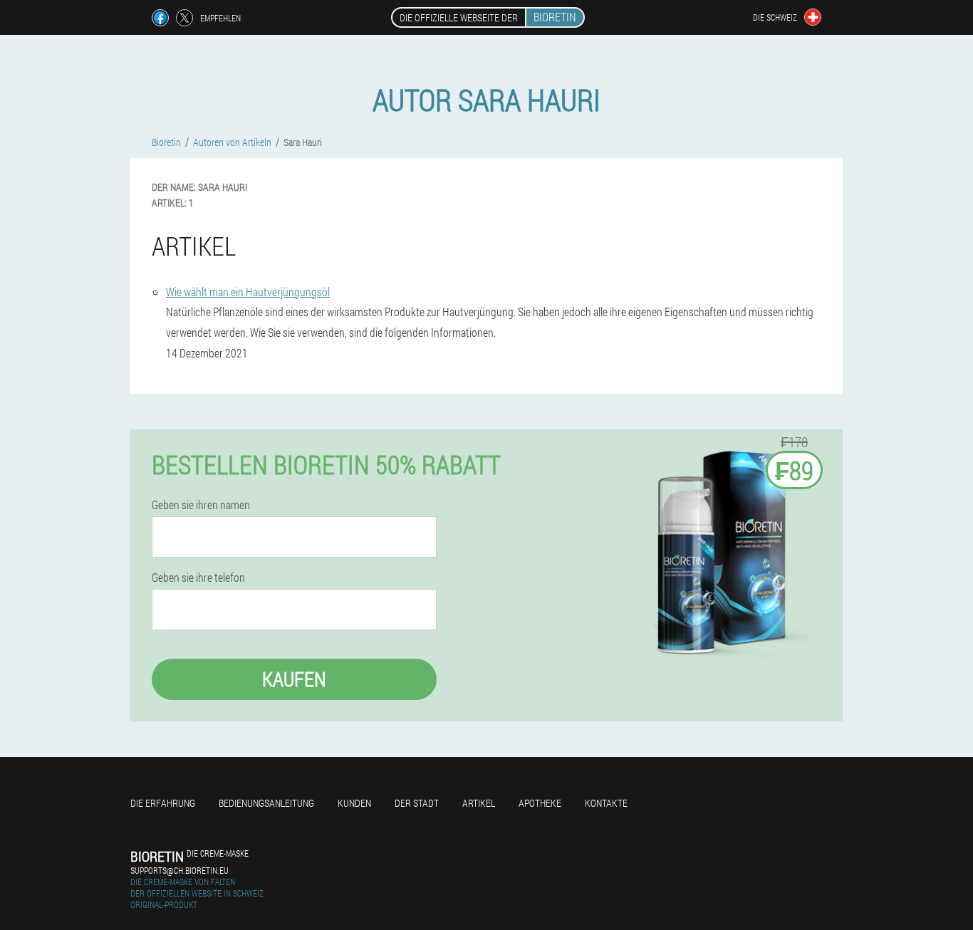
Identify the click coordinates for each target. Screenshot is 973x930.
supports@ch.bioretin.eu (179, 870)
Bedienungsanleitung (266, 803)
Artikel (478, 803)
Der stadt (417, 803)
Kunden (354, 803)
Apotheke (540, 803)
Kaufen (294, 679)
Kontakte (606, 803)
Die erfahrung (162, 803)
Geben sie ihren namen (201, 505)
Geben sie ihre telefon (198, 577)
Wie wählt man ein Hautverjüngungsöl (248, 291)
